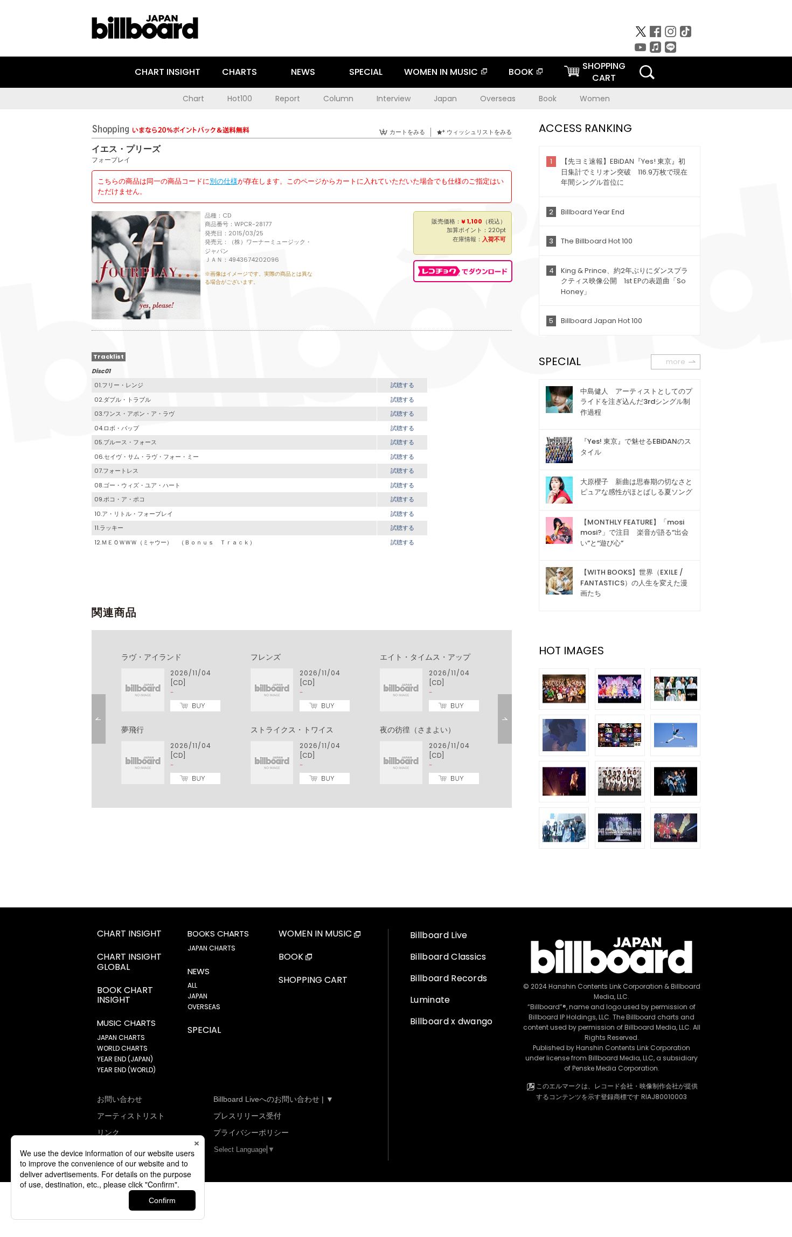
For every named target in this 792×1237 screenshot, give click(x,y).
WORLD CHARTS (122, 1048)
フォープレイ (111, 159)
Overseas (498, 98)
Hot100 (239, 98)
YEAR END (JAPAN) (125, 1059)
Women (595, 98)
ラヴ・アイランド (151, 657)
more (675, 362)
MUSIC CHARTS (126, 1023)
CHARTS (239, 72)
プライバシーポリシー (251, 1132)
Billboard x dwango (451, 1021)
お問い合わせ (119, 1099)
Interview (394, 98)
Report (287, 98)
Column (338, 98)
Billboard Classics (448, 957)
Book (548, 98)
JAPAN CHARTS (121, 1037)
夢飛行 (132, 729)
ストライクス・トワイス (292, 729)
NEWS (303, 72)
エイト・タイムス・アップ (425, 657)
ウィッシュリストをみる (479, 132)
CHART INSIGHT (167, 72)
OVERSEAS (203, 1006)
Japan (445, 98)
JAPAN (197, 996)
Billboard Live (438, 935)
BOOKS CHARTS (218, 934)
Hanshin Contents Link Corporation (605, 986)
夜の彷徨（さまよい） (417, 729)
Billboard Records (448, 978)
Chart (193, 98)
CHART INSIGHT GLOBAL (129, 962)
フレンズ (266, 657)
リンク (108, 1132)
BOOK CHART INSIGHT (125, 996)
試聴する (402, 385)
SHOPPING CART (313, 980)
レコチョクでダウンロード (462, 271)
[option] (302, 719)
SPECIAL (366, 72)
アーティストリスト (131, 1116)
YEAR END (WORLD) (126, 1069)
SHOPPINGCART (604, 72)
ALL (192, 985)
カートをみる (407, 132)
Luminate (430, 1000)
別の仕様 (224, 181)
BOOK (521, 72)
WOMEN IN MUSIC (441, 72)
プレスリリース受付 (247, 1116)
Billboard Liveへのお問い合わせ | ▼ (273, 1099)
